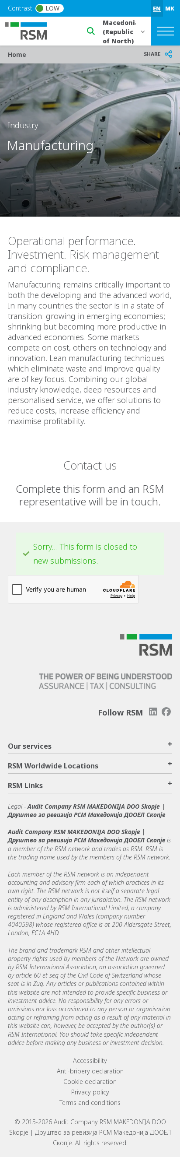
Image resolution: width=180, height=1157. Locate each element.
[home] (31, 30)
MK (169, 8)
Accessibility (90, 1060)
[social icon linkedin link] (153, 711)
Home (17, 54)
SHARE (152, 54)
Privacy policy (90, 1092)
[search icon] (91, 31)
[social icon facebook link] (166, 711)
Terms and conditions (90, 1102)
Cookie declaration (90, 1081)
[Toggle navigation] (165, 31)
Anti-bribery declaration (90, 1071)
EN (157, 8)
